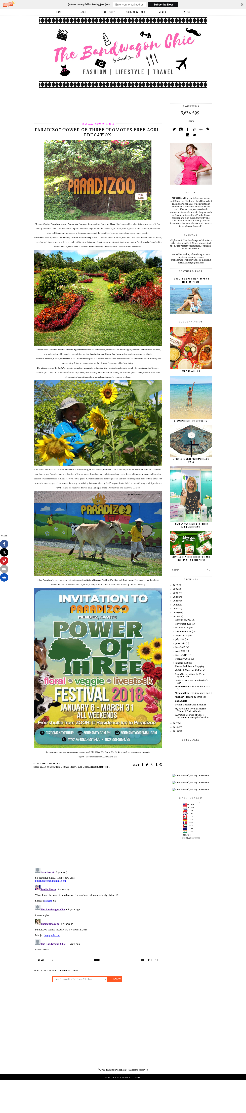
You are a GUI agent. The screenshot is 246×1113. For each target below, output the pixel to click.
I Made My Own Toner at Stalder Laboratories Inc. (191, 525)
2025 (175, 589)
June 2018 (180, 643)
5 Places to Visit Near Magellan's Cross (191, 460)
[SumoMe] (4, 577)
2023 (175, 597)
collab (43, 767)
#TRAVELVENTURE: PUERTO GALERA (191, 420)
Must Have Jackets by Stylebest (190, 697)
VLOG (187, 12)
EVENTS (162, 12)
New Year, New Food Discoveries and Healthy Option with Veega (191, 558)
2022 (175, 600)
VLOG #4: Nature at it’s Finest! (190, 670)
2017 (175, 723)
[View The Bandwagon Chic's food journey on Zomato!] (191, 775)
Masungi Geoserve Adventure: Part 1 (193, 693)
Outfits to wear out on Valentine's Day (191, 681)
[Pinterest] (4, 560)
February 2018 (182, 659)
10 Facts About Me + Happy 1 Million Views (191, 280)
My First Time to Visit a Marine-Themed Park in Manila (191, 709)
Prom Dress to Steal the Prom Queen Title (190, 675)
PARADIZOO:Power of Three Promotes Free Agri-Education (192, 716)
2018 (175, 616)
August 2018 (181, 635)
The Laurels (181, 701)
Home (59, 12)
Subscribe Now (163, 4)
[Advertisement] (95, 111)
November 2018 (183, 624)
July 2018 (179, 639)
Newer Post (46, 960)
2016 (175, 727)
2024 (175, 593)
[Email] (4, 569)
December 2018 (183, 620)
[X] (4, 552)
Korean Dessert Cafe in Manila (190, 704)
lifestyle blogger (90, 767)
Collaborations (53, 767)
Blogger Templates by (123, 1077)
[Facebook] (4, 544)
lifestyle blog (76, 767)
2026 (175, 585)
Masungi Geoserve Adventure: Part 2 (192, 687)
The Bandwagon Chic (116, 1070)
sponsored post (105, 767)
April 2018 (180, 651)
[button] (123, 4)
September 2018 (183, 631)
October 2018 (182, 627)
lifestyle (65, 767)
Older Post (149, 960)
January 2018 (182, 663)
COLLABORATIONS (135, 12)
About (84, 12)
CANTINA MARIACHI (191, 371)
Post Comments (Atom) (66, 970)
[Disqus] (98, 819)
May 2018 (180, 647)
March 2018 (181, 655)
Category (109, 12)
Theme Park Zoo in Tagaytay (189, 666)
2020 (175, 608)
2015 (175, 731)
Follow (191, 121)
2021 (175, 604)
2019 (175, 612)
